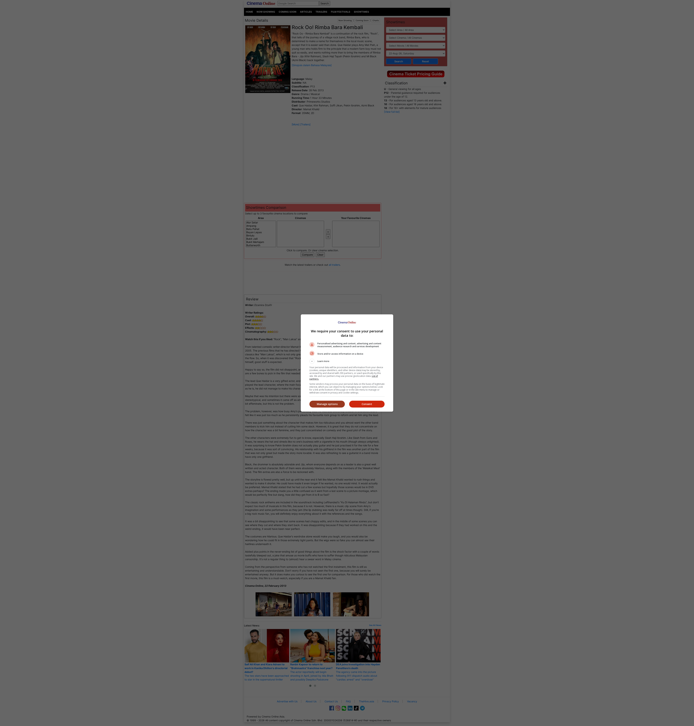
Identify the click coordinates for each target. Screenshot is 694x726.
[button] (347, 361)
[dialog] (347, 363)
